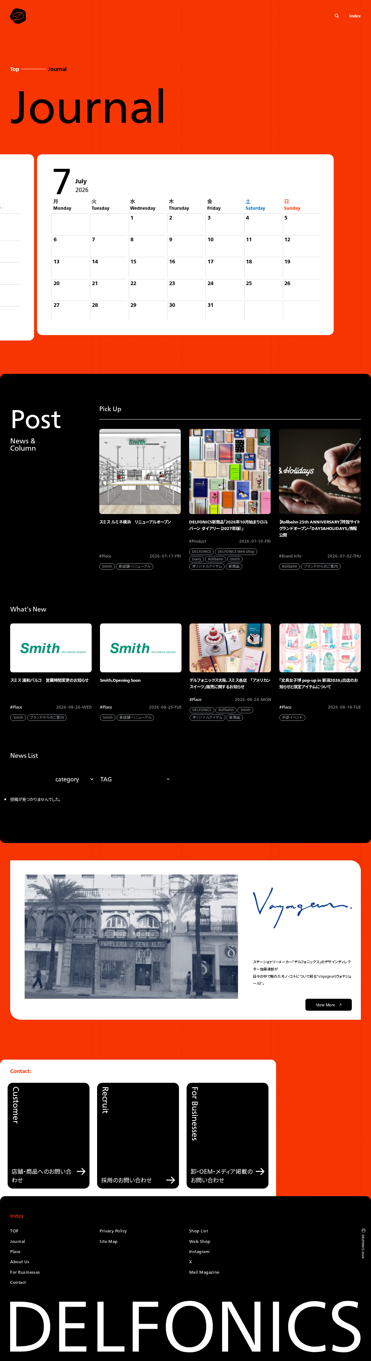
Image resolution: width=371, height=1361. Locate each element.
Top (14, 69)
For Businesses (25, 1272)
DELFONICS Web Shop (236, 551)
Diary (196, 559)
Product (199, 541)
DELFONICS (201, 551)
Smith (107, 566)
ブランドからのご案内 (321, 566)
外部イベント (292, 717)
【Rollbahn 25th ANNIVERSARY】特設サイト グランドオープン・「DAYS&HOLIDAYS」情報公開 (319, 529)
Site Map (109, 1241)
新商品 (234, 566)
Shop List (198, 1231)
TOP (14, 1231)
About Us (19, 1261)
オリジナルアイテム (207, 566)
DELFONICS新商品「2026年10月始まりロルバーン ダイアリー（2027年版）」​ (228, 525)
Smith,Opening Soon (120, 680)
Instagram (199, 1251)
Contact (18, 1282)
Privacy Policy (113, 1231)
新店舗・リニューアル (134, 566)
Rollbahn (215, 559)
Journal (17, 1241)
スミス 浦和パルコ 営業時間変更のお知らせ (49, 680)
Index (355, 16)
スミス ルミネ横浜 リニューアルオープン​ (135, 522)
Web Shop (199, 1241)
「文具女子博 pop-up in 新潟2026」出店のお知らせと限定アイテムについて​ (318, 683)
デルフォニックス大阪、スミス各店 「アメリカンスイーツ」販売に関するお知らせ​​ (229, 683)
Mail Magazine (204, 1272)
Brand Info (291, 556)
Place (106, 556)
